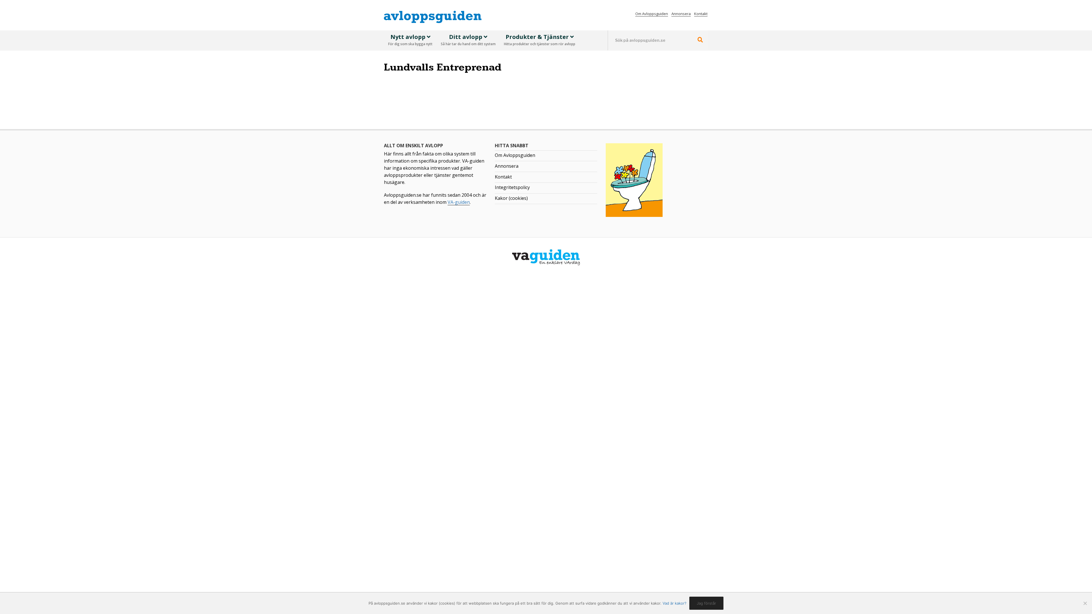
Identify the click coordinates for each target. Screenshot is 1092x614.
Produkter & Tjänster (539, 40)
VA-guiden (459, 202)
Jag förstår (706, 603)
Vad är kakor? (674, 603)
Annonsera (681, 13)
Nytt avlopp (410, 40)
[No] (1085, 603)
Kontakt (701, 13)
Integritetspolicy (512, 187)
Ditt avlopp (468, 40)
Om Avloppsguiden (651, 13)
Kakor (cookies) (511, 198)
